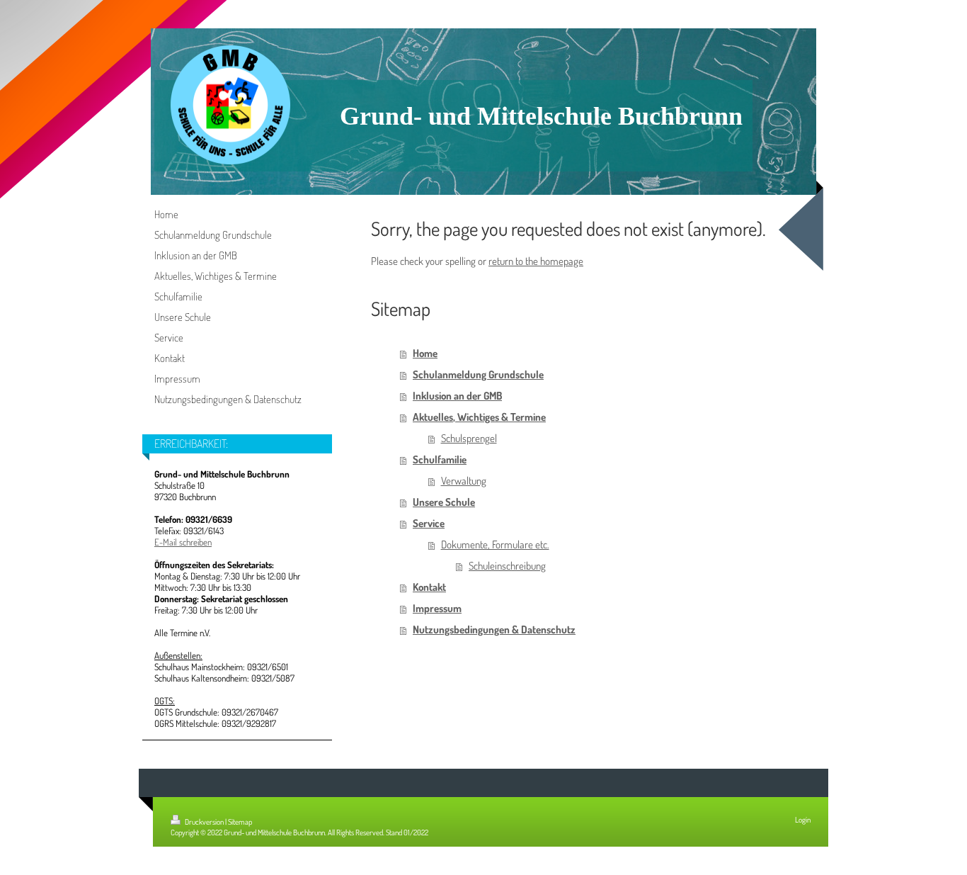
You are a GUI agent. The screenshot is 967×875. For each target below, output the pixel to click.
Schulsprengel (469, 438)
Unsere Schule (444, 502)
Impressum (437, 608)
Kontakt (429, 587)
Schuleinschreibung (507, 565)
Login (803, 820)
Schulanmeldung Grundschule (478, 374)
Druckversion (204, 822)
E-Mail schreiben (183, 542)
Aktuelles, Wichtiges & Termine (479, 417)
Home (425, 353)
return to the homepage (535, 261)
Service (429, 523)
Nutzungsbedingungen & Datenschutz (494, 629)
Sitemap (240, 822)
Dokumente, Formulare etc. (495, 544)
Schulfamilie (440, 459)
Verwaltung (463, 480)
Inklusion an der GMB (457, 395)
